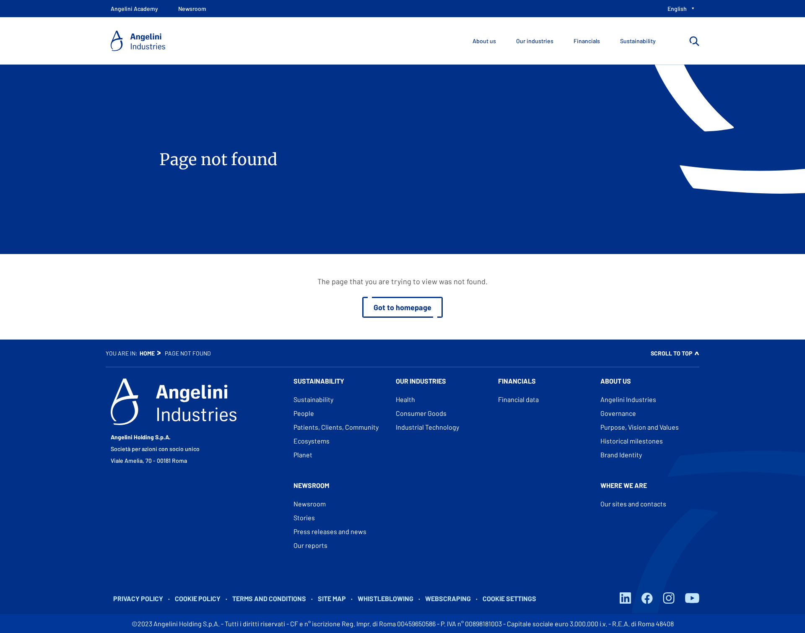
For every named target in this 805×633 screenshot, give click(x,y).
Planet (302, 455)
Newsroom (309, 504)
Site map (332, 598)
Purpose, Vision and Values (639, 427)
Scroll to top (671, 353)
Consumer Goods (421, 413)
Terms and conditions (269, 598)
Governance (618, 413)
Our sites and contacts (633, 504)
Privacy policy (138, 598)
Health (405, 399)
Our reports (310, 545)
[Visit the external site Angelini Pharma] (173, 401)
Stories (304, 517)
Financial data (518, 399)
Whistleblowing (385, 598)
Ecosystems (311, 441)
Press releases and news (329, 531)
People (303, 413)
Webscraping (448, 598)
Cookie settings (509, 598)
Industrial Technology (427, 427)
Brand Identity (621, 455)
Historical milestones (631, 441)
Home (147, 353)
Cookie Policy (198, 598)
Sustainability (313, 399)
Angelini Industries (628, 399)
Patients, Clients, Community (336, 427)
